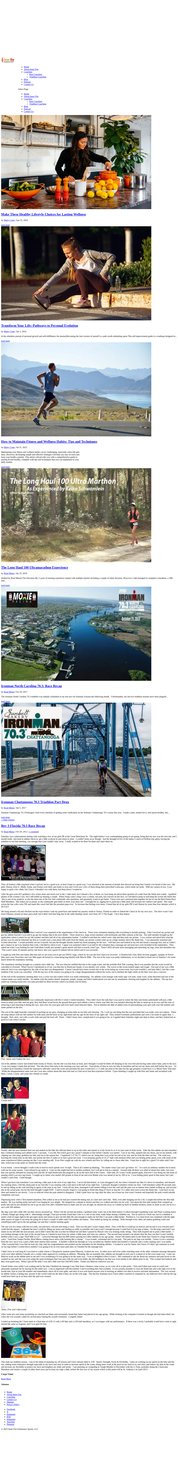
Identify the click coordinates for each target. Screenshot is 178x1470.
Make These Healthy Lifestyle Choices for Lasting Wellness (43, 214)
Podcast (27, 109)
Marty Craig (9, 220)
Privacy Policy (13, 1404)
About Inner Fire (31, 96)
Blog (26, 106)
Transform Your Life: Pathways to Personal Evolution (39, 325)
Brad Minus (9, 573)
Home (26, 94)
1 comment (34, 831)
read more (5, 225)
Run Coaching (35, 101)
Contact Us (29, 111)
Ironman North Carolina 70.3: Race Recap (31, 686)
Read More (6, 1379)
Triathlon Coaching (37, 104)
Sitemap (10, 1402)
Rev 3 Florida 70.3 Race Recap (23, 826)
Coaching (28, 99)
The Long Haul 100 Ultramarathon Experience (34, 567)
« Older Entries (7, 820)
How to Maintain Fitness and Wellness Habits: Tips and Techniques (49, 441)
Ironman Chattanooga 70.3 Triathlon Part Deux (35, 802)
